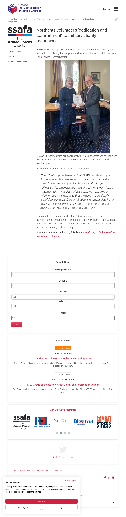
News (28, 19)
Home (21, 19)
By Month (63, 301)
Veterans (12, 62)
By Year (63, 291)
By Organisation (63, 269)
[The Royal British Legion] (42, 422)
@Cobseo (59, 457)
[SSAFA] (22, 422)
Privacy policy (71, 480)
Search (63, 313)
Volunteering (21, 62)
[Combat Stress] (104, 422)
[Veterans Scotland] (63, 422)
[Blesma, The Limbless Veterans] (83, 422)
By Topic (63, 281)
